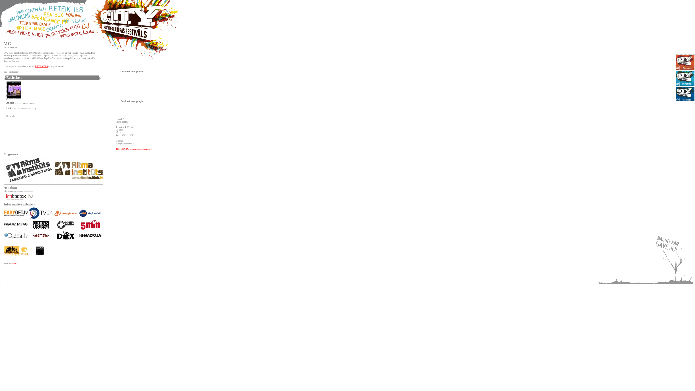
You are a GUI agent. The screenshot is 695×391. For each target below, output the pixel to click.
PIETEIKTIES (41, 66)
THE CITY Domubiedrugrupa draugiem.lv (134, 149)
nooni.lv (14, 263)
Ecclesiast (14, 77)
